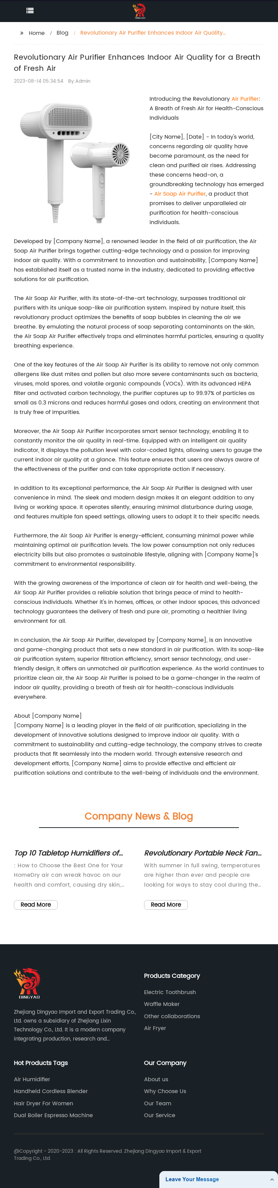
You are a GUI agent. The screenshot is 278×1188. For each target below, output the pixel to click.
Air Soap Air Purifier (180, 194)
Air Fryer (155, 1028)
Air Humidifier (32, 1079)
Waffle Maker (162, 1004)
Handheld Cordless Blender (51, 1091)
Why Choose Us (165, 1091)
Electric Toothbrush (170, 992)
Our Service (159, 1115)
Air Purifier (245, 99)
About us (156, 1079)
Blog (62, 32)
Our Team (157, 1103)
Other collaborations (172, 1016)
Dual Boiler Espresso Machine (53, 1115)
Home (37, 33)
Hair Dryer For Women (43, 1104)
